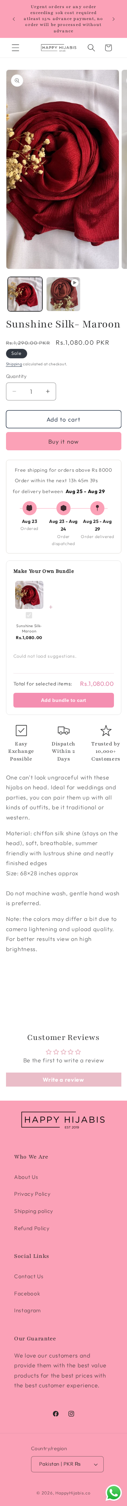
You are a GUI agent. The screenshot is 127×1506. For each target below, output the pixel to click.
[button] (15, 47)
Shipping (14, 363)
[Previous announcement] (14, 19)
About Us (26, 1177)
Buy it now (63, 441)
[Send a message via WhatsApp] (113, 1492)
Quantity (16, 376)
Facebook (27, 1293)
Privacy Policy (32, 1193)
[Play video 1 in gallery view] (63, 294)
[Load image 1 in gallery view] (25, 294)
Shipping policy (33, 1211)
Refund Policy (32, 1228)
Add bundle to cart (63, 700)
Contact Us (29, 1276)
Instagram (27, 1310)
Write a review (63, 1079)
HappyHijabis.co (73, 1492)
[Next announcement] (113, 19)
